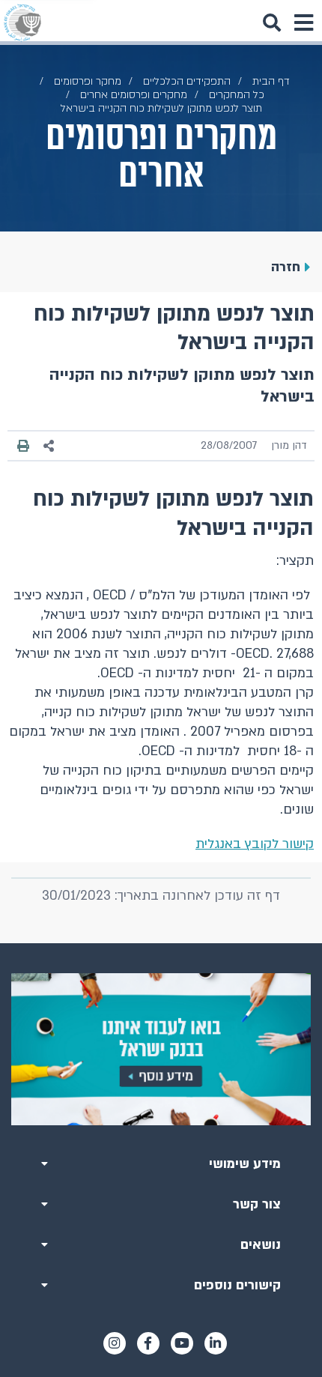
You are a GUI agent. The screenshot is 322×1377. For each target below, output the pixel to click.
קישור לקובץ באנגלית (254, 844)
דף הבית (271, 81)
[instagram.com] (114, 1343)
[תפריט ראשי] (303, 22)
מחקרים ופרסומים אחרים (133, 95)
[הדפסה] (23, 446)
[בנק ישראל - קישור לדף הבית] (22, 22)
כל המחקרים (236, 95)
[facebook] (148, 1343)
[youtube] (182, 1343)
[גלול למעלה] (161, 943)
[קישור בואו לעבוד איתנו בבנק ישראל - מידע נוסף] (161, 1049)
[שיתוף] (49, 446)
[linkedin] (215, 1343)
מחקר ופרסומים (87, 81)
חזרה (285, 267)
